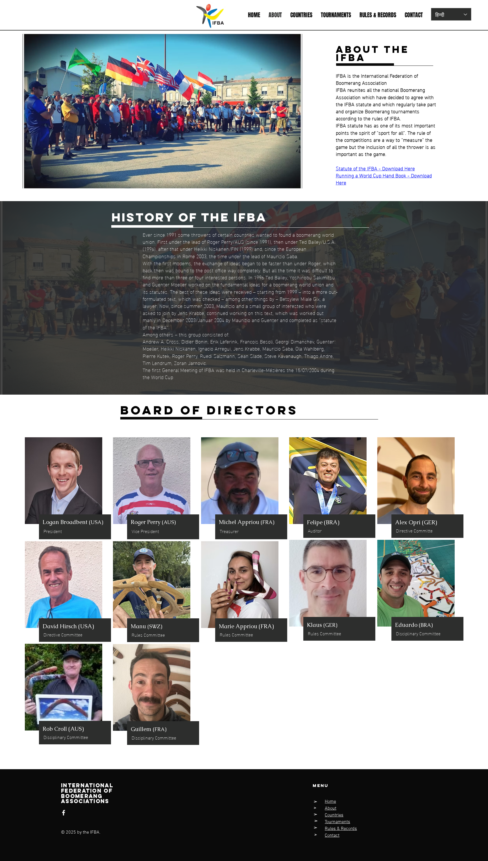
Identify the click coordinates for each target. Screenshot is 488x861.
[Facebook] (63, 812)
